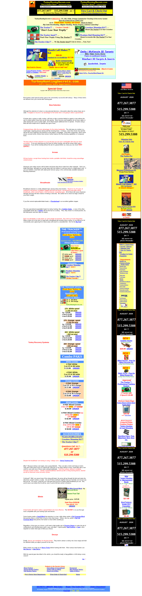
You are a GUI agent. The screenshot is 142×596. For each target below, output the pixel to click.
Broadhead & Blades (125, 281)
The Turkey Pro (126, 156)
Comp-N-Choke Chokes (34, 71)
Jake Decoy (36, 549)
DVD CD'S (122, 275)
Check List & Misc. (53, 571)
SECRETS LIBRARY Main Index (49, 587)
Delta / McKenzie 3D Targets (97, 51)
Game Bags (57, 78)
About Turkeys (28, 568)
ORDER (70, 180)
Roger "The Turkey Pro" (75, 587)
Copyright (67, 591)
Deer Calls (122, 286)
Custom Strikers (124, 285)
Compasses (123, 283)
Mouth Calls (123, 266)
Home (78, 574)
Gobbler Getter (67, 209)
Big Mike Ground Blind (74, 488)
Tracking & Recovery (125, 291)
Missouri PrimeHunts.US (126, 170)
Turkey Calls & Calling (54, 569)
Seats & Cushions (124, 288)
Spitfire (40, 210)
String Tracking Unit (66, 460)
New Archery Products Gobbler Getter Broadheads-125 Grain (70, 182)
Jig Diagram (128, 186)
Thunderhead (55, 201)
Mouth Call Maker (124, 184)
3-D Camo (122, 277)
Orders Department (97, 587)
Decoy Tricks (46, 547)
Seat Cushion (71, 527)
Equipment (73, 568)
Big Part (78, 222)
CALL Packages (124, 271)
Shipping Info (126, 139)
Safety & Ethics (75, 571)
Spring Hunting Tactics (31, 569)
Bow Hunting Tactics (76, 569)
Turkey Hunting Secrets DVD (126, 206)
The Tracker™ (46, 27)
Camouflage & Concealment (56, 568)
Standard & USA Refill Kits (57, 57)
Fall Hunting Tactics (30, 571)
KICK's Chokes (33, 72)
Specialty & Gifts (124, 290)
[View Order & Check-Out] (58, 574)
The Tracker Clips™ (43, 42)
